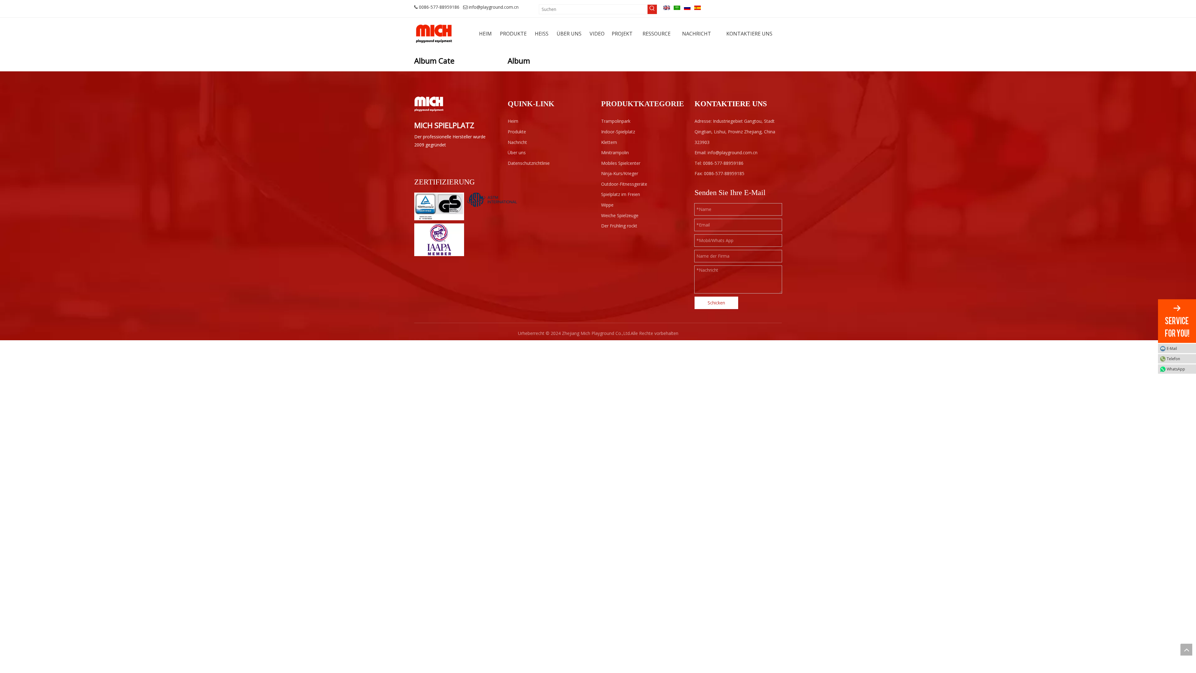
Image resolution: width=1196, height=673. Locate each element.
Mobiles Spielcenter (620, 163)
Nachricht (517, 142)
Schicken (716, 303)
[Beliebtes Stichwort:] (652, 9)
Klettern (609, 142)
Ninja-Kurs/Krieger (619, 173)
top (1186, 650)
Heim (513, 121)
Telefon (1173, 358)
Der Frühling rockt (619, 226)
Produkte (517, 132)
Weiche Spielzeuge (619, 215)
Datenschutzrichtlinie (529, 163)
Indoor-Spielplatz (618, 132)
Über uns (517, 152)
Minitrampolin (615, 152)
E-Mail (1172, 348)
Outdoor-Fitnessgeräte (624, 184)
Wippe (607, 205)
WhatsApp (1176, 369)
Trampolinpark (615, 121)
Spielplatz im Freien (620, 194)
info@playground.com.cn (494, 7)
